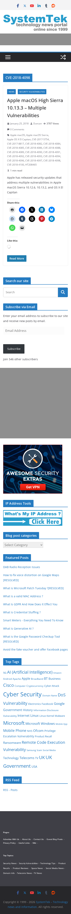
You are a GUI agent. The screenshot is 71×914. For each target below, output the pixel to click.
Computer (20, 686)
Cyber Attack (51, 686)
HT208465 (31, 164)
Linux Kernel (46, 716)
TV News (38, 873)
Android (7, 678)
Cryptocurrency (34, 686)
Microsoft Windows (40, 723)
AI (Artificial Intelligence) (29, 672)
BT (46, 678)
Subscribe (14, 349)
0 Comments (17, 129)
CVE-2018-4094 (51, 156)
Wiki (34, 843)
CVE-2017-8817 (15, 143)
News (11, 91)
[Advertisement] (35, 403)
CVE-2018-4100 (15, 164)
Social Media (49, 750)
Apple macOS (17, 135)
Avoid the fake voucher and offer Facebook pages (35, 649)
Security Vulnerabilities (32, 91)
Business (55, 679)
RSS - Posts (10, 790)
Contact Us (39, 839)
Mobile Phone (14, 730)
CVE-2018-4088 (51, 147)
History (28, 710)
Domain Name (49, 695)
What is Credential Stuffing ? (22, 612)
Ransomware (12, 743)
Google (59, 703)
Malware (60, 716)
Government (12, 710)
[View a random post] (63, 57)
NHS (29, 731)
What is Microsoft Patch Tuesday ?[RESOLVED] (33, 588)
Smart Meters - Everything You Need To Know (33, 620)
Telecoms (27, 758)
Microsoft (14, 723)
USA (34, 767)
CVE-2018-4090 (33, 152)
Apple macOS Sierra (37, 135)
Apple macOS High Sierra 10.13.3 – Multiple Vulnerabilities (35, 108)
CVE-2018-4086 (33, 147)
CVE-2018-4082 (33, 143)
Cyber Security (22, 694)
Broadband (37, 678)
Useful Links (24, 843)
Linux (34, 715)
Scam (39, 750)
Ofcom (38, 730)
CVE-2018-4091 (51, 152)
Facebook (47, 704)
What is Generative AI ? (18, 628)
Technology (11, 758)
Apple (26, 678)
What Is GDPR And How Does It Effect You (30, 604)
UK (42, 757)
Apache (17, 678)
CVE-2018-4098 (51, 160)
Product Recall (43, 736)
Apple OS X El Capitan (19, 139)
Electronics (34, 704)
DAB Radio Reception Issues (21, 567)
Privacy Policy (9, 843)
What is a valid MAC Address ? (23, 596)
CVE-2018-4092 (15, 156)
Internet (24, 715)
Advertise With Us (11, 839)
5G (4, 672)
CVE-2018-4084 (51, 143)
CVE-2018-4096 (15, 160)
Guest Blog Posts (55, 839)
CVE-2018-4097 (33, 160)
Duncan (37, 123)
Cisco (8, 685)
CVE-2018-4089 (15, 152)
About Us (26, 839)
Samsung (31, 750)
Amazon (57, 672)
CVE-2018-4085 (15, 147)
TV (36, 758)
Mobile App (61, 723)
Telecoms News (24, 873)
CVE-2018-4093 (33, 156)
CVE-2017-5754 (40, 139)
